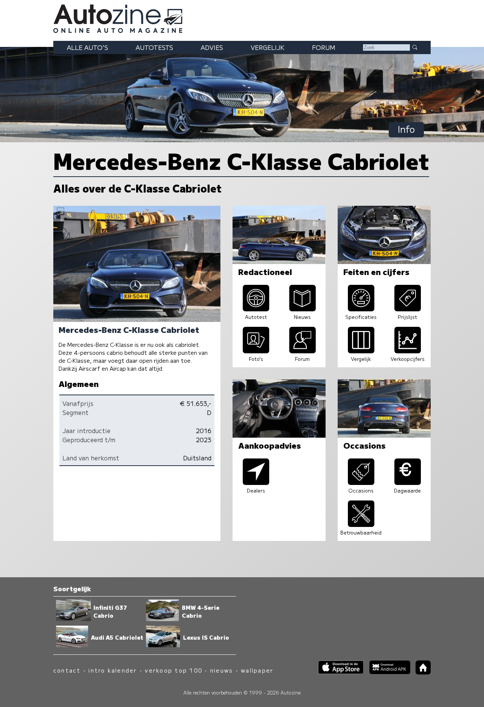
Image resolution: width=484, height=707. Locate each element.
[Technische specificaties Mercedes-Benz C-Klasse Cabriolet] (361, 308)
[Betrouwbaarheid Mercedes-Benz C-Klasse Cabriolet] (361, 524)
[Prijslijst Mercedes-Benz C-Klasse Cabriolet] (407, 308)
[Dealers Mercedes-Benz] (256, 482)
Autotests (154, 47)
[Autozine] (242, 17)
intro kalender (112, 670)
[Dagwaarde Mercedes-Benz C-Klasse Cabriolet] (407, 482)
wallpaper (257, 670)
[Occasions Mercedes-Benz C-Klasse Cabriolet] (361, 482)
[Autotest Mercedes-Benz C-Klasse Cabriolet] (256, 308)
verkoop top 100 (173, 670)
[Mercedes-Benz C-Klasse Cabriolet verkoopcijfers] (407, 350)
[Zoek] (414, 47)
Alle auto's (87, 47)
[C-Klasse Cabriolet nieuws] (302, 308)
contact (67, 670)
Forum (323, 47)
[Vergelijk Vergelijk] (361, 350)
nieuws (221, 670)
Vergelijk (267, 47)
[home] (420, 672)
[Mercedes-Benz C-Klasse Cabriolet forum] (302, 350)
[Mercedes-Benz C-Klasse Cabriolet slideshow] (256, 350)
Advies (212, 47)
